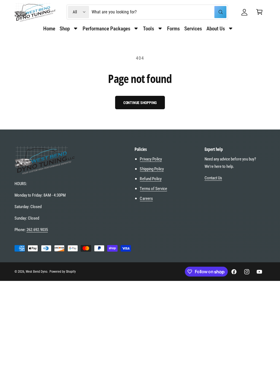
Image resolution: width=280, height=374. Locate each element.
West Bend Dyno (36, 272)
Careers (146, 198)
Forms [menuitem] (173, 28)
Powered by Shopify (62, 272)
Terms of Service (153, 188)
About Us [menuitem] (215, 28)
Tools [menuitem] (148, 28)
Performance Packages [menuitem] (106, 28)
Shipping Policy (152, 168)
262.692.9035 (37, 229)
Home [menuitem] (49, 28)
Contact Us (213, 178)
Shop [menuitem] (65, 28)
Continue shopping (140, 102)
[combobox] (159, 12)
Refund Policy (150, 178)
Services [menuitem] (193, 28)
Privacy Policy (151, 159)
